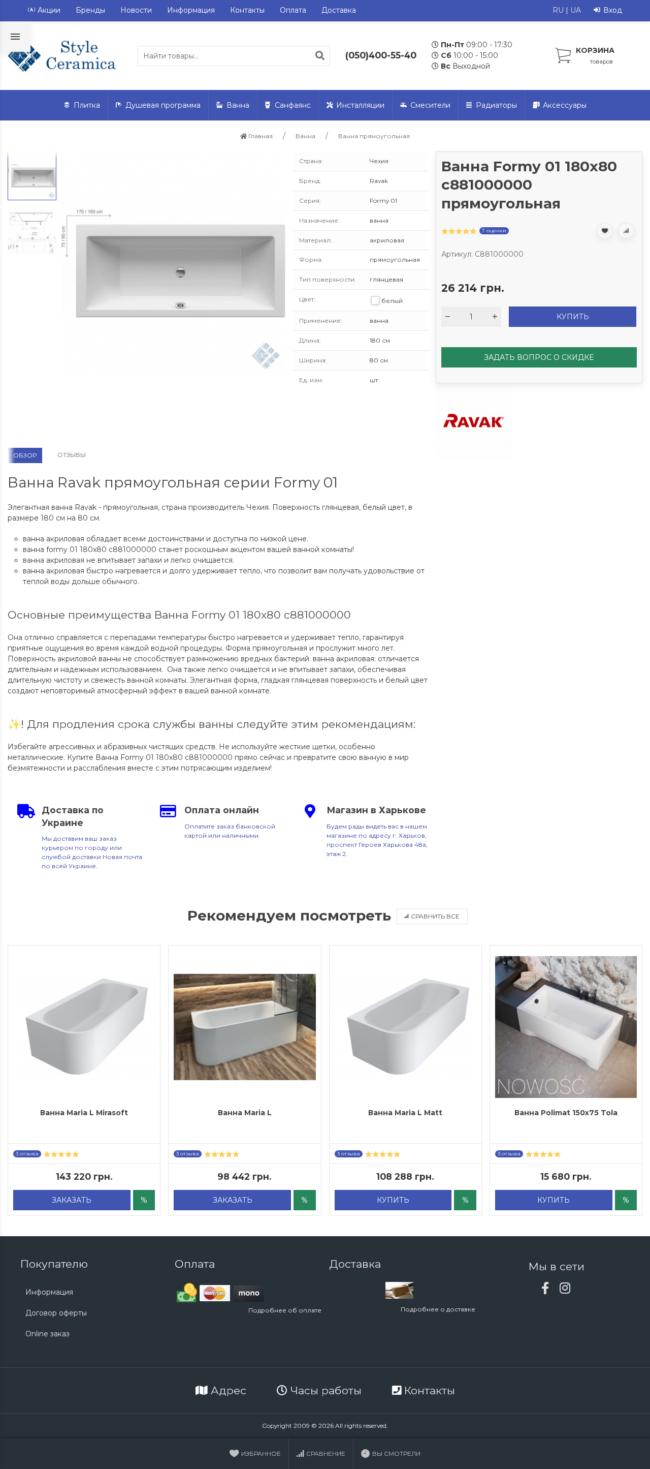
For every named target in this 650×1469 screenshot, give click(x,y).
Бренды (90, 10)
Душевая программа (163, 105)
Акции (49, 10)
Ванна (237, 105)
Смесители (430, 105)
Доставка (338, 10)
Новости (136, 10)
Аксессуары (565, 105)
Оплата (293, 10)
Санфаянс (293, 105)
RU (558, 10)
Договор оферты (56, 1313)
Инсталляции (360, 105)
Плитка (87, 105)
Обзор (25, 455)
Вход (612, 10)
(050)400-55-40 (380, 55)
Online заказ (47, 1333)
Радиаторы (496, 105)
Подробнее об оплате (284, 1310)
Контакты (247, 10)
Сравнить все (435, 916)
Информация (191, 10)
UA (575, 10)
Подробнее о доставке (438, 1309)
